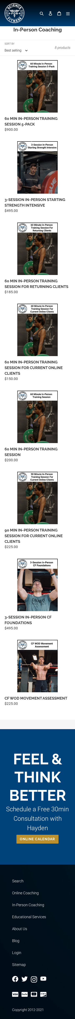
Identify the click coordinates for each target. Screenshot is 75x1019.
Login (16, 952)
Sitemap (19, 964)
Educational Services (29, 917)
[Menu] (68, 13)
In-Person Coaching (28, 905)
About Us (19, 929)
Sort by (9, 43)
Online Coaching (25, 893)
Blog (15, 941)
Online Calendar (37, 839)
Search (18, 881)
